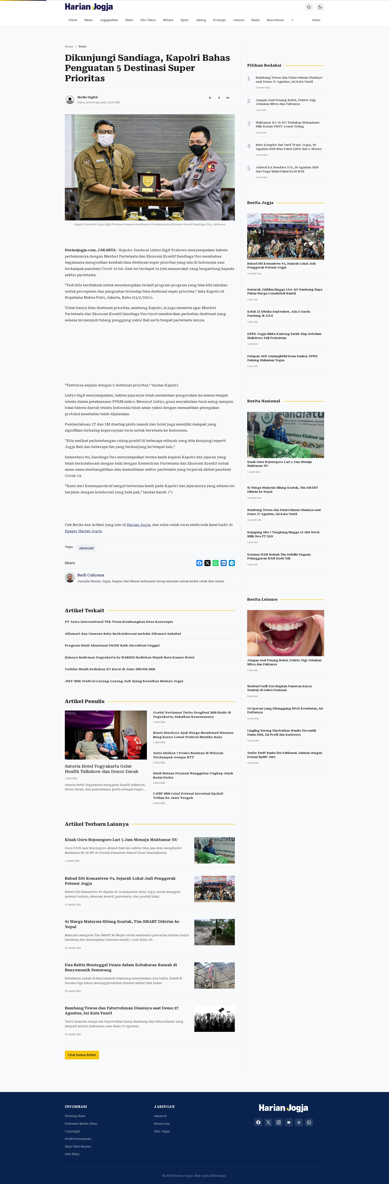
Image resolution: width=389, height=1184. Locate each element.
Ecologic (219, 20)
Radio (255, 20)
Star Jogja (162, 1131)
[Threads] (299, 1122)
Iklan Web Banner (78, 1146)
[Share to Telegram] (232, 563)
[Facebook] (258, 1122)
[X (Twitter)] (268, 1122)
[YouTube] (289, 1122)
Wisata (168, 20)
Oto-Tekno (148, 20)
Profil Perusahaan (78, 1138)
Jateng (201, 20)
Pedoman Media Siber (81, 1123)
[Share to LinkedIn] (224, 563)
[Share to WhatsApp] (216, 563)
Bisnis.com (162, 1123)
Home (72, 20)
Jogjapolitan (109, 20)
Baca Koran (275, 20)
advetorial (86, 547)
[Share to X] (207, 563)
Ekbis (129, 20)
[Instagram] (279, 1122)
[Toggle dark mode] (320, 7)
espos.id (160, 1116)
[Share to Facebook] (199, 563)
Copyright (72, 1131)
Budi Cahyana (90, 575)
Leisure (238, 20)
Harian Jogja (138, 525)
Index (316, 20)
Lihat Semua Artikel (82, 1055)
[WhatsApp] (309, 1122)
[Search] (309, 7)
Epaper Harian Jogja (83, 531)
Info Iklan (72, 1154)
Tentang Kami (75, 1116)
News (88, 20)
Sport (184, 20)
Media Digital (87, 97)
